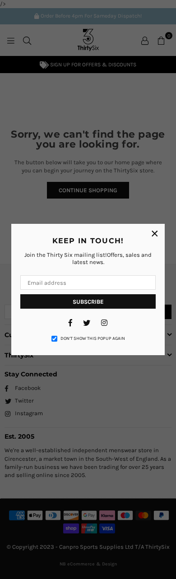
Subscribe (88, 301)
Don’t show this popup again (92, 338)
